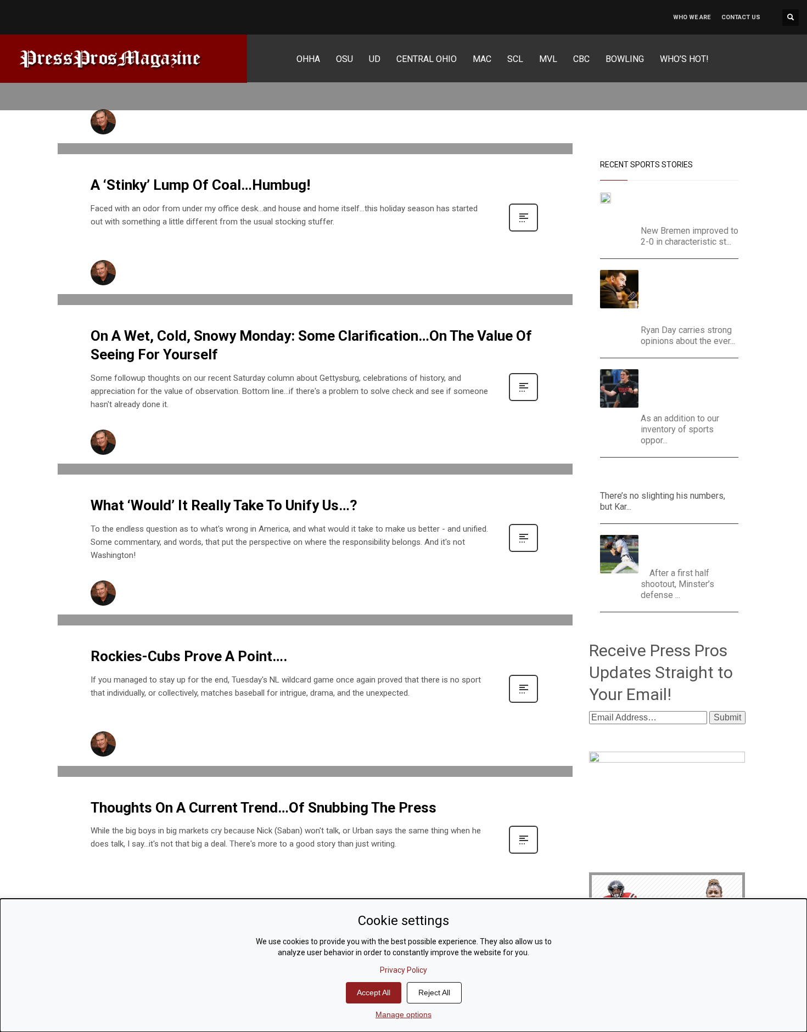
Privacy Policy (403, 970)
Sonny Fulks (147, 118)
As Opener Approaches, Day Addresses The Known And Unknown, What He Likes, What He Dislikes (690, 294)
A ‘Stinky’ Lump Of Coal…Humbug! (200, 185)
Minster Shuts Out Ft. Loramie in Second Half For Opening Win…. (690, 548)
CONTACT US (740, 17)
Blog (251, 128)
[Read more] (523, 230)
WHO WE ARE (691, 17)
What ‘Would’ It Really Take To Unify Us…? (224, 505)
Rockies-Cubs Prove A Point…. (189, 656)
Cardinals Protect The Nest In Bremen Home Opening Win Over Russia (679, 206)
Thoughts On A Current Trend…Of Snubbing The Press (263, 807)
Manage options (403, 1014)
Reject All (434, 992)
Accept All (373, 992)
